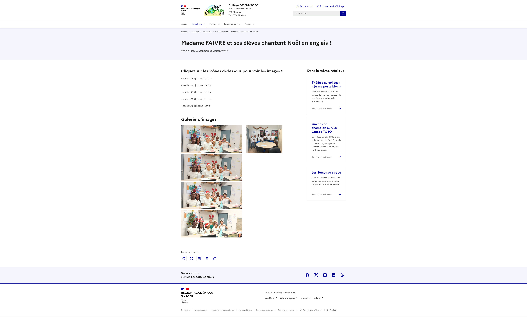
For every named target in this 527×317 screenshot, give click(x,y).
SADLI (226, 50)
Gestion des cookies (286, 310)
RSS (342, 275)
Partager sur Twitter (191, 258)
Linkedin (333, 275)
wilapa (317, 298)
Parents (212, 24)
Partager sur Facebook (184, 258)
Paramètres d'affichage (332, 6)
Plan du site (185, 310)
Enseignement (230, 24)
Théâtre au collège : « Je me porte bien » (326, 84)
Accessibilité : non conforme (223, 310)
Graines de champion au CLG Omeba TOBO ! (324, 128)
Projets (248, 24)
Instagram (325, 275)
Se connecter (306, 6)
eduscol (304, 298)
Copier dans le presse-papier (214, 258)
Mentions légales (245, 310)
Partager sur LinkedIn (199, 258)
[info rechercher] (343, 13)
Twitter (316, 275)
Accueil (184, 24)
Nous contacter (201, 310)
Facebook (307, 275)
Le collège (197, 24)
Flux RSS (333, 310)
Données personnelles (264, 310)
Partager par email (207, 258)
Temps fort (206, 31)
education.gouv (287, 298)
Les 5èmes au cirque (326, 172)
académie (269, 298)
